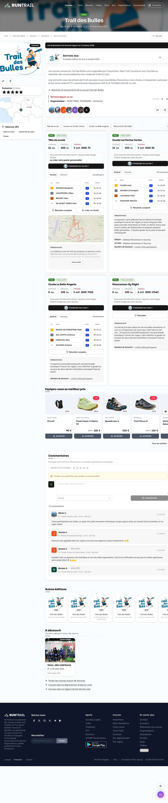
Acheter (60, 436)
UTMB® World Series (96, 738)
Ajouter (158, 36)
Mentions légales (101, 759)
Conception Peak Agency (132, 759)
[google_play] (60, 720)
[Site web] (3, 81)
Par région (118, 741)
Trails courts (119, 727)
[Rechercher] (161, 786)
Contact (144, 719)
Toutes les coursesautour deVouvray (66, 680)
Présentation (56, 247)
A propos (144, 723)
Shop (107, 5)
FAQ (115, 759)
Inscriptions (145, 734)
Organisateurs (124, 5)
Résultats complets (63, 210)
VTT (87, 730)
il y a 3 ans (161, 570)
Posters (143, 738)
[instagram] (44, 720)
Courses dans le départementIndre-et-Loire (70, 685)
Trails (88, 723)
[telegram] (55, 720)
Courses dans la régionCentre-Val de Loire (69, 689)
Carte (80, 5)
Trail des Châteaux (59, 665)
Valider (62, 741)
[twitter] (39, 720)
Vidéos (99, 5)
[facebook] (10, 81)
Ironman (117, 734)
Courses (68, 5)
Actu (114, 5)
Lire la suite (76, 262)
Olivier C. (62, 513)
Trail (6, 36)
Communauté (139, 5)
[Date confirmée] (48, 669)
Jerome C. (62, 532)
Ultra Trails (118, 730)
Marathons (118, 719)
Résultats (89, 5)
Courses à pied (93, 719)
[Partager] (165, 110)
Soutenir (144, 750)
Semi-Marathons (121, 723)
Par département (121, 738)
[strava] (49, 720)
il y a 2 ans (161, 550)
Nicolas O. (63, 568)
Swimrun (90, 734)
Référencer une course (151, 727)
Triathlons (90, 727)
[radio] (4, 92)
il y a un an (161, 514)
